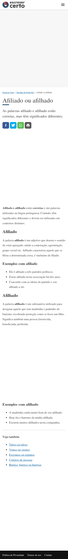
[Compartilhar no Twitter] (13, 125)
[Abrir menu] (63, 5)
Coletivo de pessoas (20, 460)
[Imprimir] (28, 125)
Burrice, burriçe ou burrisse (25, 465)
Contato (48, 555)
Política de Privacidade (13, 555)
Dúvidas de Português (25, 92)
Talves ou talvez (18, 444)
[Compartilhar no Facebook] (5, 125)
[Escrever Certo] (13, 5)
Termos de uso (34, 555)
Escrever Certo (8, 92)
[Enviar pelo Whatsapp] (20, 125)
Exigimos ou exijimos (22, 455)
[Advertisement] (34, 49)
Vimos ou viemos (19, 450)
